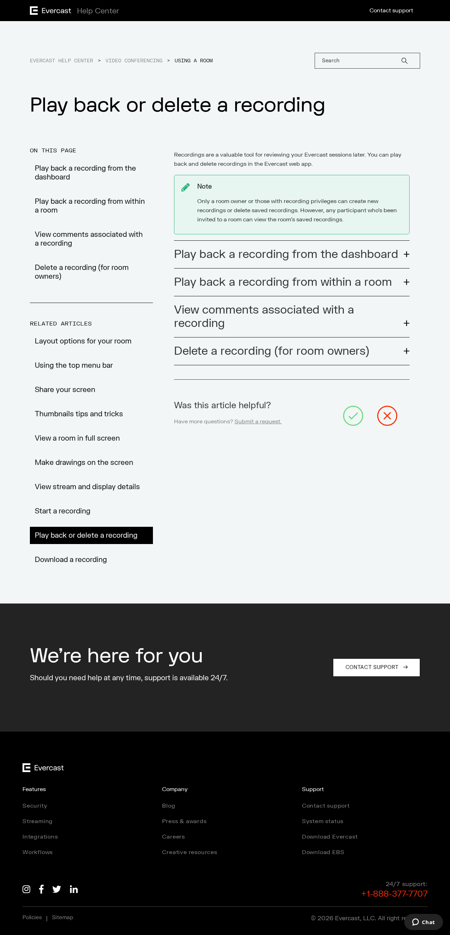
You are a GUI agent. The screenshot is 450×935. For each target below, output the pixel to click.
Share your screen (65, 389)
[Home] (72, 13)
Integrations (40, 836)
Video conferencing (133, 61)
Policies (32, 917)
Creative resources (189, 852)
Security (34, 805)
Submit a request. (258, 421)
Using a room (194, 61)
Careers (173, 836)
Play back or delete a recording (86, 535)
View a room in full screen (77, 438)
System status (322, 821)
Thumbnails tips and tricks (79, 414)
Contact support (391, 10)
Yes (353, 415)
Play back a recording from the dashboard (85, 173)
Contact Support (372, 667)
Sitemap (62, 917)
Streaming (37, 821)
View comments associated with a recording (89, 239)
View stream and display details (87, 486)
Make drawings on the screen (84, 462)
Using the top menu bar (74, 365)
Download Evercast (330, 836)
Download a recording (71, 559)
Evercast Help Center (61, 61)
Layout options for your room (83, 341)
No (387, 415)
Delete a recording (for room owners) (82, 272)
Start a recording (62, 511)
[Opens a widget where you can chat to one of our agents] (423, 922)
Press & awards (184, 821)
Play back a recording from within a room (90, 206)
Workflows (37, 852)
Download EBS (323, 852)
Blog (168, 805)
